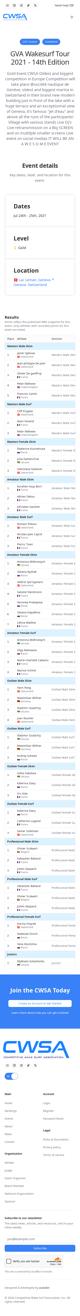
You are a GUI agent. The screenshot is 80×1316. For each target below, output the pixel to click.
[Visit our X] (35, 5)
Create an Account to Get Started (40, 1003)
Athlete (9, 1162)
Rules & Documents (56, 1139)
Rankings (11, 1111)
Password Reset (53, 1118)
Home (8, 1103)
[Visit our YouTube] (7, 5)
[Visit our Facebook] (21, 5)
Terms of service (53, 1155)
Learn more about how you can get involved (40, 1013)
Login (46, 1103)
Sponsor (10, 1201)
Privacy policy (52, 1147)
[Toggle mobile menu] (71, 17)
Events (9, 1118)
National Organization (19, 1193)
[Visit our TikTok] (28, 5)
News (8, 1134)
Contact (10, 1142)
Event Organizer (15, 1178)
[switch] (11, 1076)
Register (48, 1111)
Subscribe (40, 1248)
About (8, 1126)
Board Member (14, 1186)
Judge (8, 1170)
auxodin (44, 1287)
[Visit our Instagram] (14, 5)
